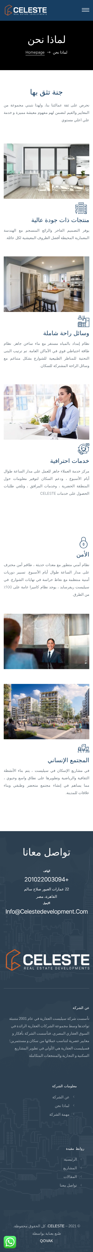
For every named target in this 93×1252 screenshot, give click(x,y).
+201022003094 (46, 879)
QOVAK (46, 1241)
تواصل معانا (46, 852)
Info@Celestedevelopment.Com (46, 911)
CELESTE (56, 1226)
